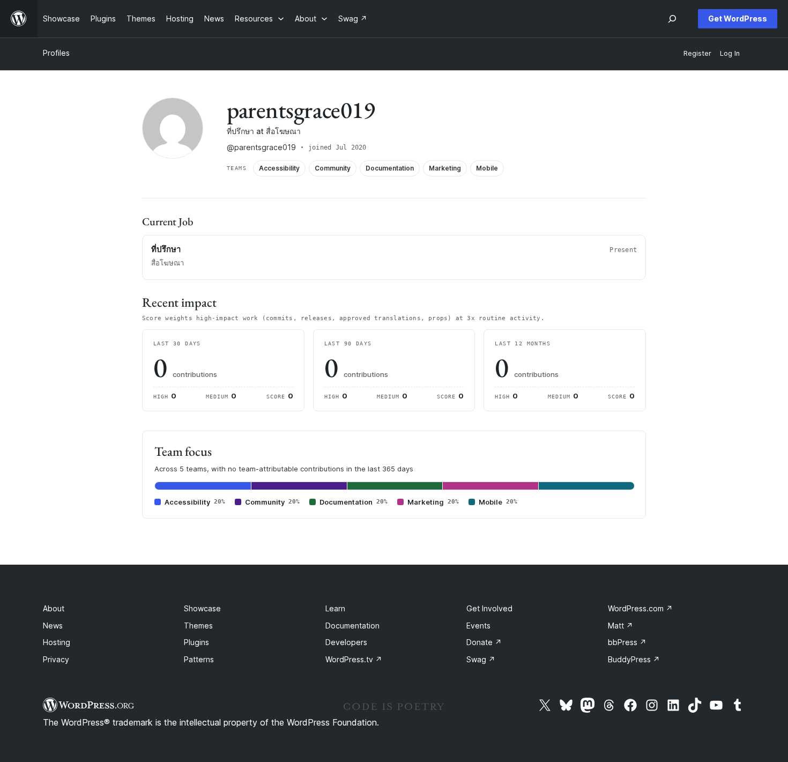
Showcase (202, 608)
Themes (198, 625)
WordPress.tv (353, 659)
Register (697, 53)
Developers (346, 642)
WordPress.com (640, 608)
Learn (335, 608)
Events (478, 625)
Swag (480, 659)
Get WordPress (737, 18)
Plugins (196, 642)
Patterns (199, 659)
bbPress (627, 642)
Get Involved (489, 608)
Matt (620, 625)
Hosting (56, 642)
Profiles (56, 52)
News (53, 625)
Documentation (352, 625)
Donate (484, 642)
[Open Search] (672, 19)
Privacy (56, 659)
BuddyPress (634, 659)
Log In (730, 53)
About (53, 608)
